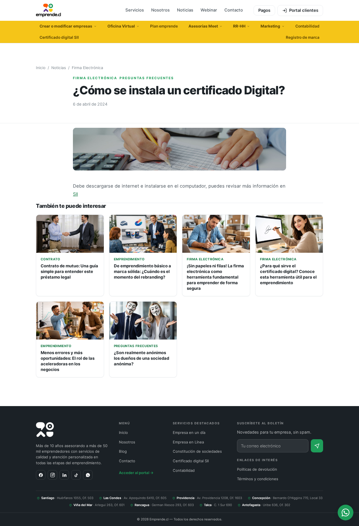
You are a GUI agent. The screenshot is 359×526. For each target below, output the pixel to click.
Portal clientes (303, 10)
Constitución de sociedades (197, 451)
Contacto (233, 10)
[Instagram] (52, 475)
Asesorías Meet (203, 26)
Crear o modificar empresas (66, 26)
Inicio (40, 67)
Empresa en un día (189, 432)
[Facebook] (40, 475)
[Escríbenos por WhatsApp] (345, 512)
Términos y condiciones (257, 479)
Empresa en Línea (188, 442)
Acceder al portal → (136, 472)
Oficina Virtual (121, 26)
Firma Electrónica (87, 67)
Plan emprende (164, 26)
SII (75, 194)
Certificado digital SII (59, 37)
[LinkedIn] (64, 475)
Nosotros (160, 10)
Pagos (264, 10)
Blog (123, 451)
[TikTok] (76, 475)
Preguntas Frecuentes (146, 78)
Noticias (185, 10)
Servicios (134, 10)
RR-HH (239, 26)
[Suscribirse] (317, 445)
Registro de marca (302, 37)
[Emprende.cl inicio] (48, 10)
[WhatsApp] (88, 475)
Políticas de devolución (257, 469)
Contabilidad (307, 26)
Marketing (270, 26)
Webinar (209, 10)
